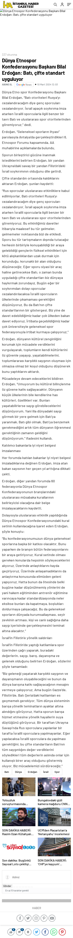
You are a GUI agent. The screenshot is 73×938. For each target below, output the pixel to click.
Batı (6, 771)
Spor (57, 771)
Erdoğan (32, 771)
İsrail (45, 771)
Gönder (7, 886)
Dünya (18, 771)
